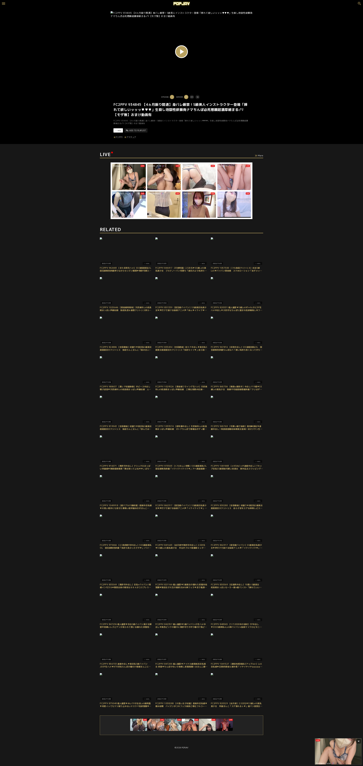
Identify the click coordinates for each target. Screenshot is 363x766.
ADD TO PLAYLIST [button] (137, 130)
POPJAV (185, 747)
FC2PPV (119, 137)
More (260, 155)
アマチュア (131, 137)
